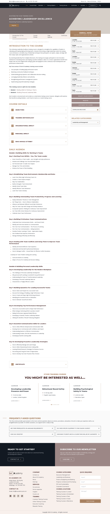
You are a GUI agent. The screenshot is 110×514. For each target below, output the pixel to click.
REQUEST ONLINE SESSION (85, 96)
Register (14, 25)
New (27, 5)
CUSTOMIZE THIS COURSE (86, 105)
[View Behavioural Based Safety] (54, 393)
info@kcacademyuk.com (18, 1)
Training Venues (63, 5)
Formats (83, 5)
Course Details (35, 36)
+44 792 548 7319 (20, 485)
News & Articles (91, 1)
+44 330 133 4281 (32, 1)
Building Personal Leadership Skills (26, 92)
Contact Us (93, 5)
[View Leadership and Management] (85, 122)
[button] (51, 404)
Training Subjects (51, 5)
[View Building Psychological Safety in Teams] (86, 393)
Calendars (40, 5)
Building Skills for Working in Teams (26, 90)
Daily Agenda (50, 36)
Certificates (74, 5)
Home (11, 42)
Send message (90, 501)
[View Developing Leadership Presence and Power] (23, 393)
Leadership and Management (22, 42)
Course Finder (33, 5)
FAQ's (99, 1)
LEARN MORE (14, 400)
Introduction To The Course (17, 36)
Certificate (64, 35)
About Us (83, 1)
